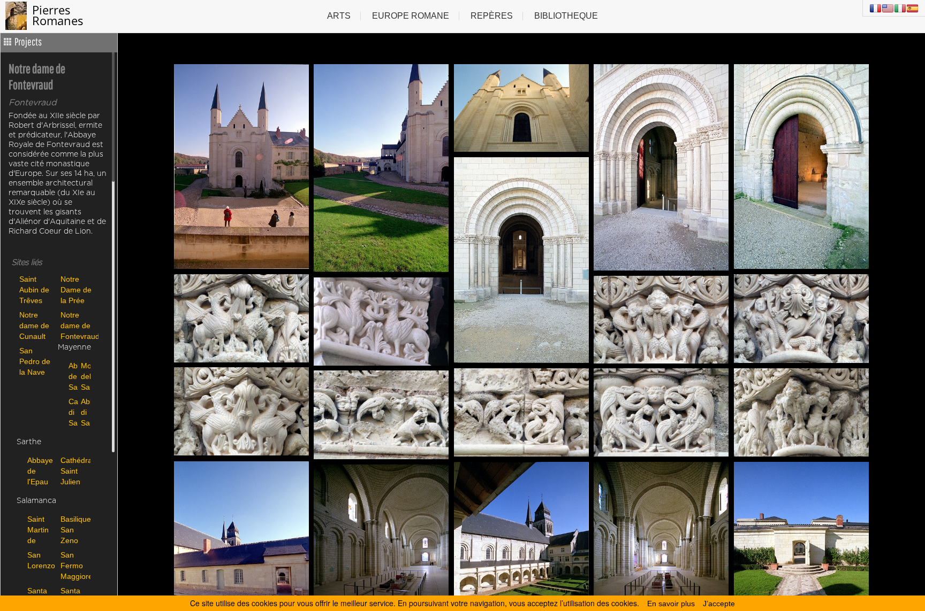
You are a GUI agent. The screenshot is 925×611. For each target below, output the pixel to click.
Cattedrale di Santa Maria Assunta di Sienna (72, 412)
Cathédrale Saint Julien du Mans (74, 470)
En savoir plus (671, 603)
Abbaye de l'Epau (40, 470)
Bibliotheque (566, 15)
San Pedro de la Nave (34, 361)
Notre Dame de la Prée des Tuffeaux (76, 289)
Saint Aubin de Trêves (34, 289)
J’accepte (719, 603)
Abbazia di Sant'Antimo (84, 412)
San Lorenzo (41, 560)
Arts (339, 15)
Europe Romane (410, 15)
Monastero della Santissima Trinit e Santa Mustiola (84, 376)
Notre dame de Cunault (34, 325)
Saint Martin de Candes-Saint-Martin (41, 529)
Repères (492, 15)
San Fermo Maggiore (74, 565)
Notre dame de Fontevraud (78, 325)
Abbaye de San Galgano (72, 376)
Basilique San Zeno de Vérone (74, 529)
